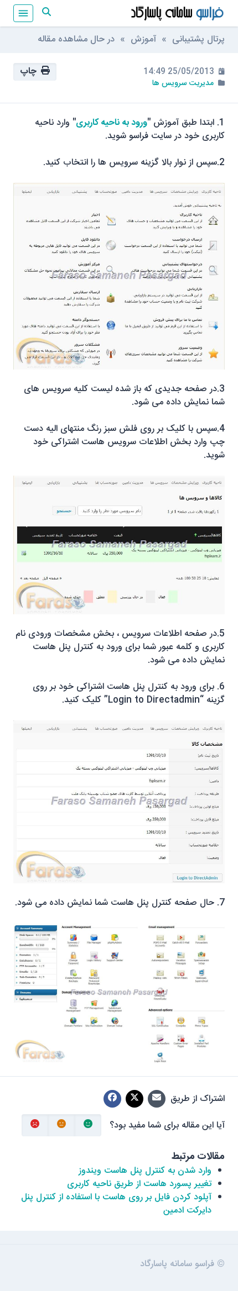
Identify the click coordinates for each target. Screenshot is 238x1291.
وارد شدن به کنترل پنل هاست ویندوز (145, 1170)
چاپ (30, 71)
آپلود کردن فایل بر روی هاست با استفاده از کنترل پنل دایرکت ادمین (116, 1204)
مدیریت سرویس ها (183, 83)
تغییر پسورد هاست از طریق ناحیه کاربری (139, 1184)
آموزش (143, 39)
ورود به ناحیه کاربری (111, 122)
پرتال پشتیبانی (198, 39)
